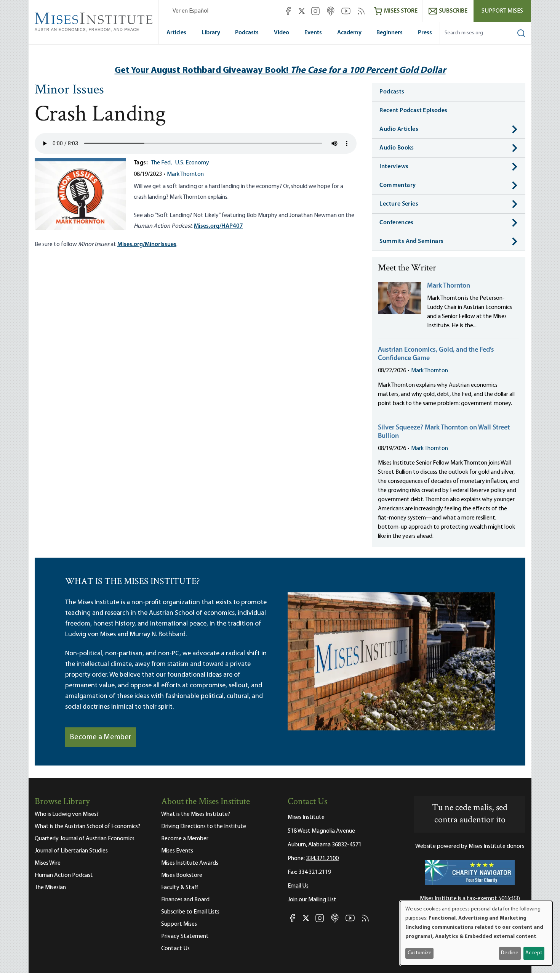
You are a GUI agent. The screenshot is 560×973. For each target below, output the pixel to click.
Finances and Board (185, 900)
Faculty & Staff (179, 888)
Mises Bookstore (181, 875)
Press (425, 33)
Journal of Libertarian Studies (71, 851)
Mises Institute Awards (189, 863)
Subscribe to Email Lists (190, 912)
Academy (349, 33)
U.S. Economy (192, 163)
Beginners (389, 33)
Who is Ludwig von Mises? (67, 814)
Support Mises (502, 11)
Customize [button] (420, 953)
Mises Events (177, 851)
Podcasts (247, 33)
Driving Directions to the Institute (203, 826)
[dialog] (476, 933)
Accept (533, 953)
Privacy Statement (185, 936)
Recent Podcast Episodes (413, 111)
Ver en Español (190, 11)
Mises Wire (48, 863)
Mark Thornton (185, 174)
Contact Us (175, 949)
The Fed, (161, 163)
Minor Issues (69, 90)
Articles (176, 33)
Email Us (298, 886)
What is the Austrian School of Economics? (87, 826)
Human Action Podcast (64, 875)
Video (281, 33)
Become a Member (100, 737)
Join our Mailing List (312, 900)
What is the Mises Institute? (195, 814)
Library (211, 33)
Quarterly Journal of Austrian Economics (84, 839)
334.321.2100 (322, 859)
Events (313, 33)
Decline (509, 953)
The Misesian (50, 888)
